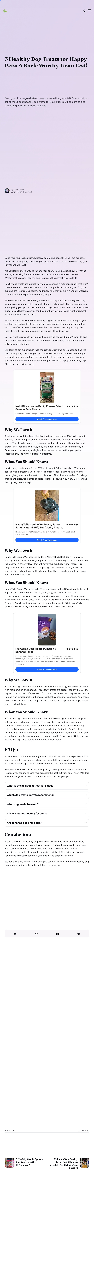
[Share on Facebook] (36, 933)
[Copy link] (78, 933)
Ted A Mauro (19, 189)
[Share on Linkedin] (57, 933)
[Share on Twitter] (15, 933)
